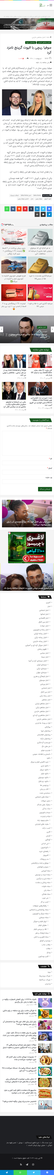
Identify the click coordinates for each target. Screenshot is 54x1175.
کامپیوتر (46, 855)
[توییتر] (43, 208)
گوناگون (47, 839)
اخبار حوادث (44, 626)
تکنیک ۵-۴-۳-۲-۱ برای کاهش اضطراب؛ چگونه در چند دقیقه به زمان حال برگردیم (19, 1000)
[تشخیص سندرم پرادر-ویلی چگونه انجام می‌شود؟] (45, 1105)
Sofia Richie (37, 195)
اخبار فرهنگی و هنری (41, 676)
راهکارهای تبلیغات (40, 906)
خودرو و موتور (45, 750)
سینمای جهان (41, 672)
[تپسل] (9, 533)
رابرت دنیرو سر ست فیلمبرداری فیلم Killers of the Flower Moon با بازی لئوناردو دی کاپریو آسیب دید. (41, 401)
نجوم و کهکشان (43, 867)
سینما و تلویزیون (44, 812)
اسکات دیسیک (14, 195)
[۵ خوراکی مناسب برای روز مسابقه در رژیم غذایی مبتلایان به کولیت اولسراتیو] (45, 1014)
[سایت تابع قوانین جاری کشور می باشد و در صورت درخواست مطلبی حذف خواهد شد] (27, 23)
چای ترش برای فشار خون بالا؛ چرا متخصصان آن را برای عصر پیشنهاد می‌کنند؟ (19, 1023)
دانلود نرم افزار (43, 781)
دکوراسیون (45, 847)
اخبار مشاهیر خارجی (38, 37)
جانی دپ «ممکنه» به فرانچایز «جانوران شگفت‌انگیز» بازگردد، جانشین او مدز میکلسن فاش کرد (14, 404)
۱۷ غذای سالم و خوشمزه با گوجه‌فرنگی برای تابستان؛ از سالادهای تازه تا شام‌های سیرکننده (20, 1080)
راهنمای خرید (44, 851)
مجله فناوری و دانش (41, 937)
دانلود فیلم (45, 773)
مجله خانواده (46, 886)
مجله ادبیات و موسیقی (42, 874)
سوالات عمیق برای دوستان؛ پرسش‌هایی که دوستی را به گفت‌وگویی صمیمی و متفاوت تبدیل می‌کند (19, 1047)
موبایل (20, 1142)
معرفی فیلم (42, 925)
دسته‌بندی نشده (45, 793)
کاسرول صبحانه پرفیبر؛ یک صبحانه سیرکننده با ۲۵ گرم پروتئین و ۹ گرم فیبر (19, 1069)
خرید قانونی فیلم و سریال (40, 762)
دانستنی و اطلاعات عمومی (41, 754)
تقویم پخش (42, 649)
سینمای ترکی (42, 668)
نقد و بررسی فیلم (40, 929)
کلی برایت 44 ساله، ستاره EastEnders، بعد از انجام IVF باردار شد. (41, 372)
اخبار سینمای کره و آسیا (38, 661)
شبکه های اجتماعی (42, 797)
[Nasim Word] (42, 5)
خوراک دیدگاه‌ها (44, 980)
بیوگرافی (47, 727)
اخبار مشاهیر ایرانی (42, 703)
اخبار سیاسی (44, 653)
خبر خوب (45, 898)
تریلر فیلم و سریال (40, 921)
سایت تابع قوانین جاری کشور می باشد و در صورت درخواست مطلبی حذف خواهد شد (27, 16)
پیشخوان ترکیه (45, 738)
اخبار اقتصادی (44, 618)
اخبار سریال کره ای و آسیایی (36, 645)
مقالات (48, 948)
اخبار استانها (45, 614)
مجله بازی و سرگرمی (43, 878)
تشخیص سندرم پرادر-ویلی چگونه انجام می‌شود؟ (31, 524)
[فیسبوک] (49, 208)
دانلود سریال (44, 769)
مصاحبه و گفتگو (45, 941)
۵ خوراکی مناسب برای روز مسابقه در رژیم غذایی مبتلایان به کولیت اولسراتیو (19, 1012)
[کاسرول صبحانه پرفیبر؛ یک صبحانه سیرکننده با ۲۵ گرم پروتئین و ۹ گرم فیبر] (45, 1071)
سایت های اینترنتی (42, 824)
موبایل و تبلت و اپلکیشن (40, 863)
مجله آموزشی (45, 871)
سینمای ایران (42, 664)
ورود (48, 972)
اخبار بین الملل (44, 622)
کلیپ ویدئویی (43, 956)
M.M (46, 58)
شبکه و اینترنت (45, 816)
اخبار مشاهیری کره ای (41, 715)
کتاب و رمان (44, 789)
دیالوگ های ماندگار (43, 804)
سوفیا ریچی (39, 199)
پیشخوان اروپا (30, 42)
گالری (48, 832)
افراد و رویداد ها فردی (42, 723)
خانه (48, 37)
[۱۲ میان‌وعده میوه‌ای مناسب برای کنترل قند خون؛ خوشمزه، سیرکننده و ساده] (45, 1060)
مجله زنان (47, 890)
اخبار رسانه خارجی (40, 641)
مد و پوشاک (44, 859)
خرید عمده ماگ (47, 1142)
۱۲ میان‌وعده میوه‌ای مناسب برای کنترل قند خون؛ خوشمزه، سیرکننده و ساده (21, 1058)
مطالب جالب (46, 944)
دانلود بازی (45, 766)
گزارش (48, 836)
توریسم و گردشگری (43, 742)
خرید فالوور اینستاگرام (32, 1142)
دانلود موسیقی (43, 777)
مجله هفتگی (46, 894)
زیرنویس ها (44, 785)
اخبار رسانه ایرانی (40, 633)
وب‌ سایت (48, 477)
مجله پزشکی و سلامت (42, 882)
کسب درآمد (46, 828)
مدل (32, 199)
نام (50, 458)
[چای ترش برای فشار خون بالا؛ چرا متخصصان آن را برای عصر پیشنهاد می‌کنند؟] (45, 1025)
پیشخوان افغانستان (43, 734)
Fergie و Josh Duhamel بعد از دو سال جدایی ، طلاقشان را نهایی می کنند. (14, 372)
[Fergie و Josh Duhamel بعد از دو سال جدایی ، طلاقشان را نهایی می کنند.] (14, 361)
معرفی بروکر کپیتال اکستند (36, 1145)
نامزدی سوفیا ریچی (23, 199)
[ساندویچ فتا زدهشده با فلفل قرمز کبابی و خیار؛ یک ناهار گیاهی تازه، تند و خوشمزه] (45, 1093)
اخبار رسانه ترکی (41, 637)
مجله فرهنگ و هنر (42, 933)
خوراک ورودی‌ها (44, 976)
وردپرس (47, 983)
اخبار (48, 606)
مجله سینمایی (44, 917)
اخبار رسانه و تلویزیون (41, 629)
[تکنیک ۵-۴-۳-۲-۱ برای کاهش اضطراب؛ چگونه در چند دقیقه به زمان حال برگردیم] (45, 1003)
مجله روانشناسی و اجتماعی (39, 909)
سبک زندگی (46, 808)
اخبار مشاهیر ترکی (42, 707)
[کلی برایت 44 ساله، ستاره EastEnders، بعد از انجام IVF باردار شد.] (40, 361)
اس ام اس (45, 843)
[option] (27, 329)
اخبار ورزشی (44, 684)
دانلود (48, 758)
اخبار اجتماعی (44, 610)
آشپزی (48, 602)
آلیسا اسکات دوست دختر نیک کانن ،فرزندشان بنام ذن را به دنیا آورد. (29, 587)
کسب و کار (45, 902)
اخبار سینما (45, 657)
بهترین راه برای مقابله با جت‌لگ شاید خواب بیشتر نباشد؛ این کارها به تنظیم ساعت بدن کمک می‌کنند (19, 1035)
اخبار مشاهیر (46, 699)
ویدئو (48, 952)
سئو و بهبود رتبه (43, 820)
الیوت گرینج (48, 199)
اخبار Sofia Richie (26, 195)
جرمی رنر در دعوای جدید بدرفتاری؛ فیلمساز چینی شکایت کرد (27, 335)
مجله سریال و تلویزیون (41, 913)
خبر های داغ (46, 746)
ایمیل (49, 468)
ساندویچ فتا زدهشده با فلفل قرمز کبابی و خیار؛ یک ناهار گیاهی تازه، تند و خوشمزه (20, 1091)
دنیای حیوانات (45, 801)
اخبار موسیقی (44, 680)
